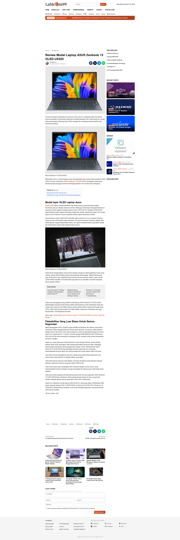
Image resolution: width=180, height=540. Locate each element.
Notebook (79, 424)
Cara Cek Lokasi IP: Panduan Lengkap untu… (118, 94)
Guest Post (49, 529)
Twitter (109, 523)
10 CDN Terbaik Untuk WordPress (95, 437)
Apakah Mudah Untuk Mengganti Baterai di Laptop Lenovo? (96, 462)
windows (124, 169)
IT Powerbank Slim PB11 (115, 70)
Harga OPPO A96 (113, 57)
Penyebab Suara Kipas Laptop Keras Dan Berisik (95, 479)
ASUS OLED (49, 205)
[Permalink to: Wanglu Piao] (47, 63)
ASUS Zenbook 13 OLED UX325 (75, 181)
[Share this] (91, 63)
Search (103, 4)
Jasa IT (61, 526)
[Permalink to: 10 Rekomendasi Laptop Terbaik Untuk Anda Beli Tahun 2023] (54, 472)
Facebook (95, 523)
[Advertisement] (90, 35)
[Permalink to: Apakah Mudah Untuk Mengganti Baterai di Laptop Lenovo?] (96, 453)
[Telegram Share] (99, 63)
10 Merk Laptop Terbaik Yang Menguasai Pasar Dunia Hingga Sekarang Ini (75, 462)
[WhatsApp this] (103, 63)
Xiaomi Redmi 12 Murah (115, 60)
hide (56, 190)
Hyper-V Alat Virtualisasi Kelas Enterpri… (123, 164)
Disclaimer (49, 526)
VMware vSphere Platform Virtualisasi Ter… (119, 158)
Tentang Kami (64, 523)
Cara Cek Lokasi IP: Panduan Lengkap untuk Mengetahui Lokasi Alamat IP (55, 292)
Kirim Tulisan (64, 529)
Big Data (111, 108)
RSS (122, 526)
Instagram (110, 526)
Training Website (79, 529)
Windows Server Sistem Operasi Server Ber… (123, 173)
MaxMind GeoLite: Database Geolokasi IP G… (117, 111)
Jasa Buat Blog (79, 526)
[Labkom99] (56, 4)
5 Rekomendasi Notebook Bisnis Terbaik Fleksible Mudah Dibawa (53, 462)
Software (88, 424)
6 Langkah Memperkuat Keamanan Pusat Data (59, 437)
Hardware (55, 424)
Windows (96, 424)
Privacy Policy (78, 523)
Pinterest (123, 523)
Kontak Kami (49, 523)
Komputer (64, 424)
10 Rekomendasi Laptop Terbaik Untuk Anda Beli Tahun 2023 (53, 480)
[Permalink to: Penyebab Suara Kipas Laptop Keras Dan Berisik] (96, 472)
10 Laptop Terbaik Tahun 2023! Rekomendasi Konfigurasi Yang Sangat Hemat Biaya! (74, 481)
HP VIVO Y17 (111, 67)
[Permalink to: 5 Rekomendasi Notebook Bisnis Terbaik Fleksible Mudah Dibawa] (54, 453)
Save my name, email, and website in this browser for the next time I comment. (71, 508)
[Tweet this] (95, 63)
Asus (47, 424)
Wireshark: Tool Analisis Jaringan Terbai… (119, 128)
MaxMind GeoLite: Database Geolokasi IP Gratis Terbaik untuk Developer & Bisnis (78, 18)
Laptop (71, 424)
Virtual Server (111, 155)
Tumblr (95, 526)
